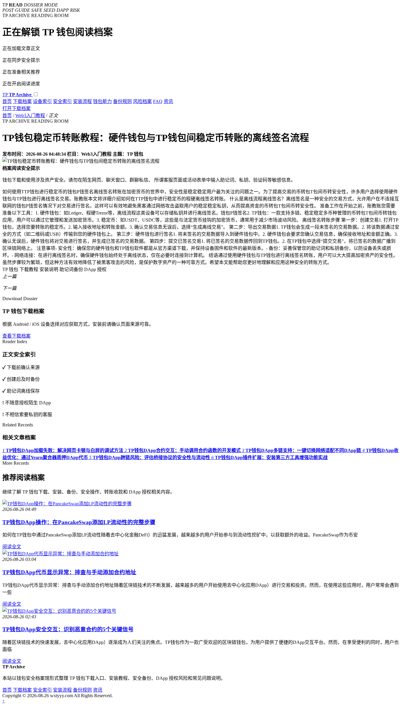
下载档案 (22, 101)
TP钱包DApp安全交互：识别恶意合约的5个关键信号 (68, 629)
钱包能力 (102, 101)
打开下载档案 (16, 108)
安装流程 (82, 101)
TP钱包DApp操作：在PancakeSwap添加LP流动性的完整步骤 (78, 522)
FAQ (157, 101)
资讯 (168, 101)
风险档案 (142, 101)
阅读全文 (11, 546)
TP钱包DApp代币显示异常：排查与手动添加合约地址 (69, 572)
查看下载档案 (16, 335)
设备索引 (42, 101)
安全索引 (62, 101)
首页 (7, 101)
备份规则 (122, 101)
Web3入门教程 (30, 115)
